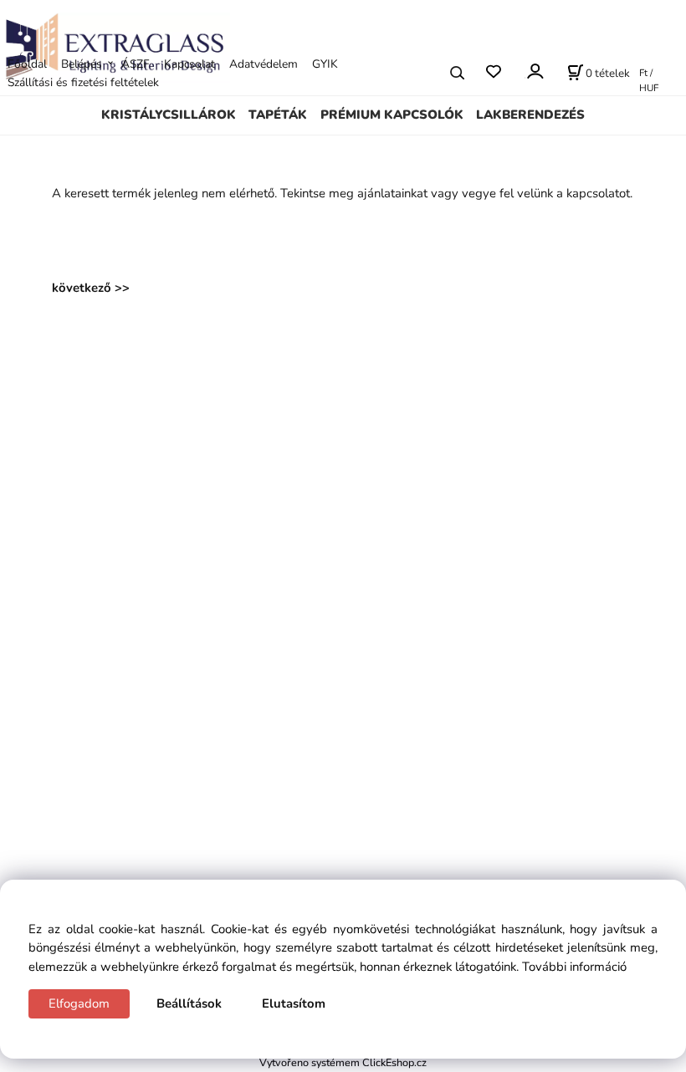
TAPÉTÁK (277, 114)
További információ (574, 966)
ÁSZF (135, 64)
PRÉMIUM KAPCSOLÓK (391, 114)
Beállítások (189, 1003)
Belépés (81, 64)
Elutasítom (293, 1003)
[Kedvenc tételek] (493, 72)
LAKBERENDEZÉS (530, 114)
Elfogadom (79, 1003)
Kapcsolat (189, 64)
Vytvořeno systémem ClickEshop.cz (343, 1062)
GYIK (325, 64)
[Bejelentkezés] (534, 71)
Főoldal (27, 64)
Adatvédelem (263, 64)
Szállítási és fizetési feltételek (83, 82)
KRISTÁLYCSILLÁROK (168, 114)
